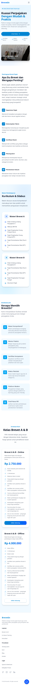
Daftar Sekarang (15, 523)
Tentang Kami (5, 646)
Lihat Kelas (14, 34)
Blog (3, 653)
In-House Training (7, 635)
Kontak (4, 656)
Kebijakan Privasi (6, 667)
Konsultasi (4, 638)
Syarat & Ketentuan (7, 664)
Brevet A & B (5, 632)
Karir (3, 650)
